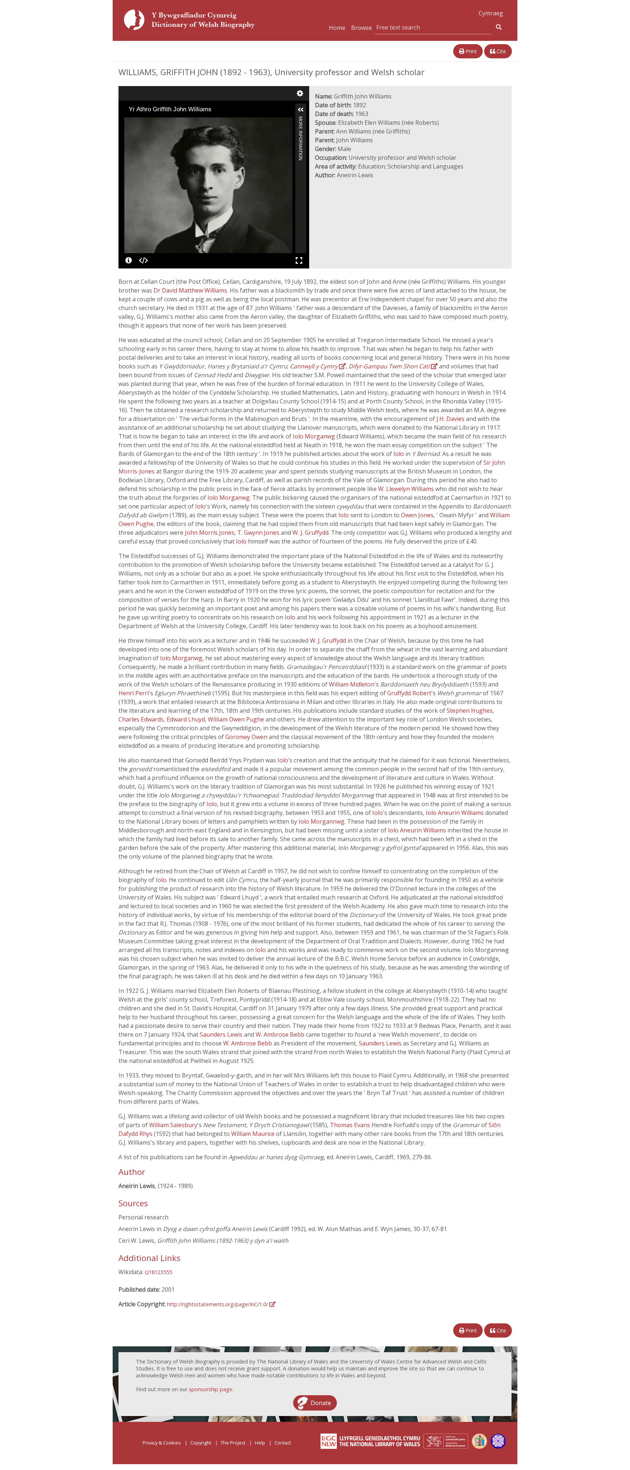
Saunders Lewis (222, 1034)
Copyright (200, 1442)
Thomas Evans (351, 1125)
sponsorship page (210, 1389)
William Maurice (253, 1134)
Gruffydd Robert (409, 693)
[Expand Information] (300, 109)
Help (260, 1442)
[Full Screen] (299, 260)
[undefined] (128, 260)
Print (470, 51)
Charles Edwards (141, 719)
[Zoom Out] (140, 122)
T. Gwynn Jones (259, 533)
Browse (361, 28)
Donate (321, 1403)
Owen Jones (417, 515)
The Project (233, 1442)
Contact (283, 1442)
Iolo (399, 454)
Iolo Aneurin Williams (455, 813)
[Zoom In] (129, 122)
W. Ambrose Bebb (281, 1034)
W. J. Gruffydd (310, 533)
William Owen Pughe (236, 719)
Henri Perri (133, 693)
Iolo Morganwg (315, 436)
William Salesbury (173, 1125)
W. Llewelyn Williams (406, 489)
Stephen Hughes (470, 711)
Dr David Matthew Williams (190, 290)
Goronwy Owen (247, 737)
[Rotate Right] (150, 122)
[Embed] (143, 260)
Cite (500, 51)
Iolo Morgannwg (322, 821)
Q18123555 (158, 1272)
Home (337, 28)
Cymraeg (491, 13)
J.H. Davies (451, 419)
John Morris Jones (209, 533)
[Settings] (300, 93)
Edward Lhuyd (186, 719)
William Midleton (351, 684)
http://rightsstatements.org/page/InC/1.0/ (218, 1304)
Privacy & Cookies (162, 1442)
